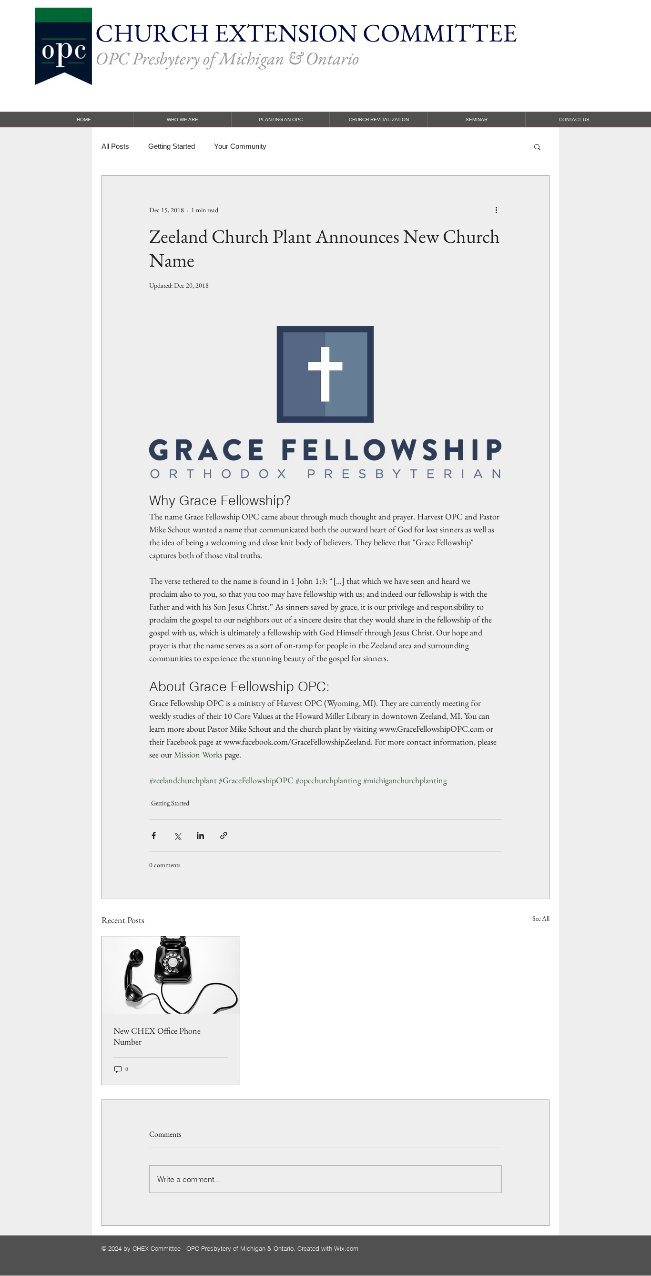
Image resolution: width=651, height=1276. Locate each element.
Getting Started (171, 146)
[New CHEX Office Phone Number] (171, 975)
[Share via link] (223, 835)
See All (540, 918)
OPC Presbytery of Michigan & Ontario (227, 58)
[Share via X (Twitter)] (177, 835)
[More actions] (496, 210)
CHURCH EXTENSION (229, 32)
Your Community (240, 146)
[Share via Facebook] (153, 835)
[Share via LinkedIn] (200, 835)
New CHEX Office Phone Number (157, 1036)
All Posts (115, 146)
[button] (537, 146)
